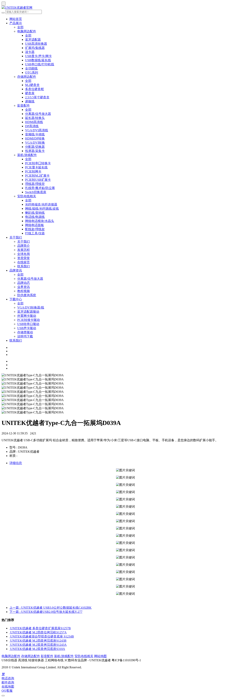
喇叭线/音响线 (35, 212)
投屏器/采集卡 (35, 151)
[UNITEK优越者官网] (125, 8)
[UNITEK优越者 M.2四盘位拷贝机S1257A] (9, 632)
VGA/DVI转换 (35, 142)
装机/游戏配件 (27, 155)
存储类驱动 (25, 332)
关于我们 (15, 237)
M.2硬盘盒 (32, 85)
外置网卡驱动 (26, 315)
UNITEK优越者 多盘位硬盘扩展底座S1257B (40, 628)
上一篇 (50, 607)
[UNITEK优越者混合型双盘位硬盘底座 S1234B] (9, 636)
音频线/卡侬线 (35, 134)
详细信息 (15, 463)
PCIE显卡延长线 (36, 167)
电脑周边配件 (26, 31)
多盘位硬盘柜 (34, 89)
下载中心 (15, 299)
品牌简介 (23, 245)
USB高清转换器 (36, 43)
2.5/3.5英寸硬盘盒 (37, 97)
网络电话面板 (34, 225)
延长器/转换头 (35, 118)
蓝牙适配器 (33, 39)
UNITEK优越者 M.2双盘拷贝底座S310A (37, 648)
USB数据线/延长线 (38, 60)
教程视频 (23, 291)
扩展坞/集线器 (35, 47)
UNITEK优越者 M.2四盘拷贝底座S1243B (38, 640)
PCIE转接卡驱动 (28, 320)
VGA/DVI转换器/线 (30, 307)
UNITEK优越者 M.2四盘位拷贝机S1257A (38, 632)
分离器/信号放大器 (38, 113)
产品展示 (15, 23)
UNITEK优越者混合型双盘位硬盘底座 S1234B (42, 636)
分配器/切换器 (35, 146)
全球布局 (23, 254)
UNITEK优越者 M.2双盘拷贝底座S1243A (38, 644)
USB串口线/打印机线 (39, 64)
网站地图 (100, 656)
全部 (20, 27)
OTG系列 (31, 72)
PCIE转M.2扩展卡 (37, 175)
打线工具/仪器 (35, 233)
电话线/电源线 (35, 216)
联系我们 (23, 266)
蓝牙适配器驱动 (28, 311)
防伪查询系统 (26, 295)
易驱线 (30, 101)
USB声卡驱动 (26, 328)
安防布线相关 (26, 196)
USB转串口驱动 (28, 324)
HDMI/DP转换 (35, 138)
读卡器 (30, 52)
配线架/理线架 (35, 229)
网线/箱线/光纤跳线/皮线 (42, 208)
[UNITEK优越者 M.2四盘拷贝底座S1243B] (9, 640)
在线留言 (23, 262)
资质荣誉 (23, 258)
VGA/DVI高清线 (36, 130)
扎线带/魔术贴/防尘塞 (40, 188)
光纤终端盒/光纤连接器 (41, 204)
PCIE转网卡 (33, 171)
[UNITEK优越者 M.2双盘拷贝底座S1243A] (9, 644)
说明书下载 (25, 336)
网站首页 (15, 19)
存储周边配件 (26, 76)
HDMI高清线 (34, 122)
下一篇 (45, 611)
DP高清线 (32, 126)
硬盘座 (30, 93)
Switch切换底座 (35, 192)
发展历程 (23, 249)
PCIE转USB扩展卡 (38, 179)
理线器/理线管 (35, 183)
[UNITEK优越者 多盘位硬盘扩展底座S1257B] (9, 628)
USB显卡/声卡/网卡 (38, 56)
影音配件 (23, 105)
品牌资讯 (15, 270)
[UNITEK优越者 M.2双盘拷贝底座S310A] (9, 648)
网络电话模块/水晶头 (39, 221)
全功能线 (31, 68)
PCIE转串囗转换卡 (38, 163)
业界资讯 (23, 287)
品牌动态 (23, 282)
